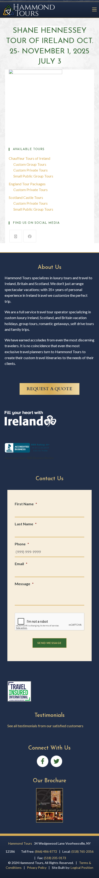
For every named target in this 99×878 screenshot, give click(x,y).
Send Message (49, 643)
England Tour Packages (27, 184)
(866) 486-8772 (46, 851)
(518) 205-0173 (55, 858)
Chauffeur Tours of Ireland (29, 158)
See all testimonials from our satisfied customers (45, 726)
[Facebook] (29, 236)
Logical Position (82, 867)
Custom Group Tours (29, 164)
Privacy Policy (37, 867)
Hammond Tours (20, 843)
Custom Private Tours (30, 170)
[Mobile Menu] (93, 10)
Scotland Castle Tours (26, 197)
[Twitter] (56, 761)
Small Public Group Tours (33, 176)
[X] (15, 236)
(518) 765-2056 (82, 851)
